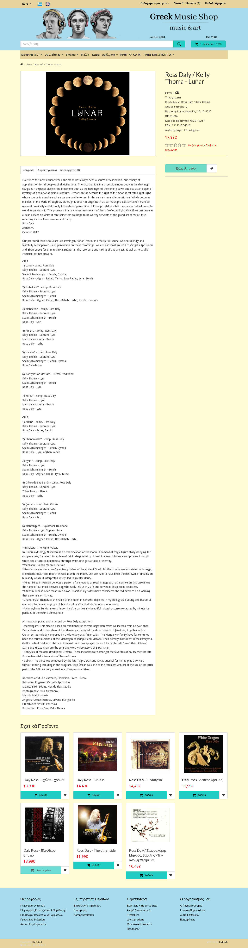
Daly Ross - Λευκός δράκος (202, 780)
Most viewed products (139, 924)
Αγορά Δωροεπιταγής (139, 910)
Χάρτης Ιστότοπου (84, 915)
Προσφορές (133, 928)
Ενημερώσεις (187, 919)
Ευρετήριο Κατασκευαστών (142, 905)
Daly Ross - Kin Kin (90, 780)
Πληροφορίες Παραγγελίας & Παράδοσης (43, 910)
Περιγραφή (28, 170)
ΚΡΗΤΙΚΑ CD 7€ (130, 54)
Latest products (135, 919)
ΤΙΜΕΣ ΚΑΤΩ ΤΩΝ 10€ (157, 54)
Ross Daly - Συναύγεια (145, 780)
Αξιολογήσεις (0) (70, 170)
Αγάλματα (109, 54)
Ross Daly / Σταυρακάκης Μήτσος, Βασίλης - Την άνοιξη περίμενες (148, 855)
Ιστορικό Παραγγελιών (192, 910)
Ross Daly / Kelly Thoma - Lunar (44, 64)
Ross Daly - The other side (96, 850)
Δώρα (96, 54)
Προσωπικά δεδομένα (32, 919)
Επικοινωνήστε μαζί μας (87, 905)
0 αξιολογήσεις (196, 145)
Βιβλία (85, 54)
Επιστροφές (80, 910)
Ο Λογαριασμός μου (153, 3)
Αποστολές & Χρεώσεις (33, 924)
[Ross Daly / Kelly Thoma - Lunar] (87, 113)
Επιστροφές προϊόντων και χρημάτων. (41, 915)
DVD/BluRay (53, 54)
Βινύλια (71, 54)
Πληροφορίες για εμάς (32, 905)
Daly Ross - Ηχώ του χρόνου (44, 780)
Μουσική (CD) (30, 54)
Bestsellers (133, 915)
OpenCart (37, 942)
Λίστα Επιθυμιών (189, 915)
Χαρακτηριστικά (47, 170)
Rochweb (223, 942)
